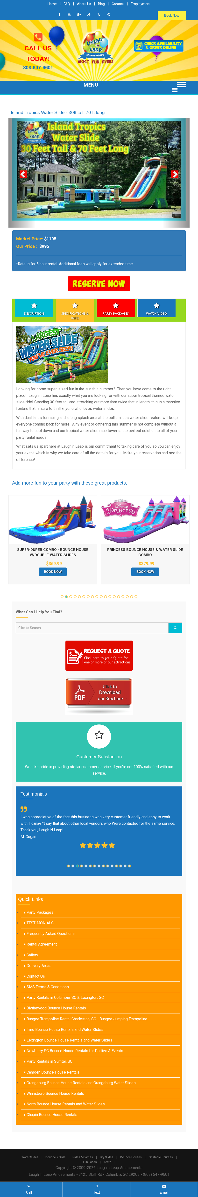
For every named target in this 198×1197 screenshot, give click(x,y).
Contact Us (35, 1006)
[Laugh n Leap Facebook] (59, 14)
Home (52, 4)
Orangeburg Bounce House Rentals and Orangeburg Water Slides (81, 1112)
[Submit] (175, 657)
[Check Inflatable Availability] (159, 45)
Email (164, 1192)
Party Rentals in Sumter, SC (49, 1091)
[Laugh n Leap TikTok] (89, 14)
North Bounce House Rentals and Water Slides (65, 1134)
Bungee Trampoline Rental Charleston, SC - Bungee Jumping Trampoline (86, 1048)
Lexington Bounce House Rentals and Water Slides (69, 1070)
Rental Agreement (41, 974)
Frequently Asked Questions (50, 963)
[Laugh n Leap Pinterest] (109, 14)
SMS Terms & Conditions (47, 1016)
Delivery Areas (38, 995)
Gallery (32, 984)
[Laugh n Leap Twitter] (99, 14)
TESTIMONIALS (40, 952)
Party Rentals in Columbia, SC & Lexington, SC (65, 1027)
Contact (118, 4)
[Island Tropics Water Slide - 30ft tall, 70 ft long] (99, 184)
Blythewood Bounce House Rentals (56, 1038)
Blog (101, 4)
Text (96, 1192)
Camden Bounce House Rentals (53, 1102)
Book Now (171, 15)
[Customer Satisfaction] (99, 766)
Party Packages (39, 942)
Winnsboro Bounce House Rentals (55, 1123)
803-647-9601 (38, 67)
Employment (140, 4)
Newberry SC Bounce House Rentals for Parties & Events (74, 1080)
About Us (84, 4)
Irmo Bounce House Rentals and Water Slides (64, 1059)
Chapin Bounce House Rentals (51, 1144)
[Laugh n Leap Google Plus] (79, 14)
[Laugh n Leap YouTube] (69, 14)
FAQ (67, 4)
